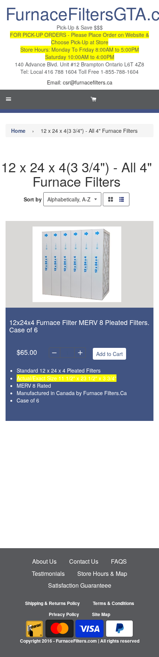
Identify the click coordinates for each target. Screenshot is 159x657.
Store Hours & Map (102, 573)
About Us (44, 561)
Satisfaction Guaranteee (79, 585)
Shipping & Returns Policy (52, 603)
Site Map (101, 614)
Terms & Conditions (113, 603)
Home (18, 130)
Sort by (33, 199)
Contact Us (83, 561)
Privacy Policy (64, 614)
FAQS (119, 561)
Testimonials (48, 573)
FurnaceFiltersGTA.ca (79, 13)
